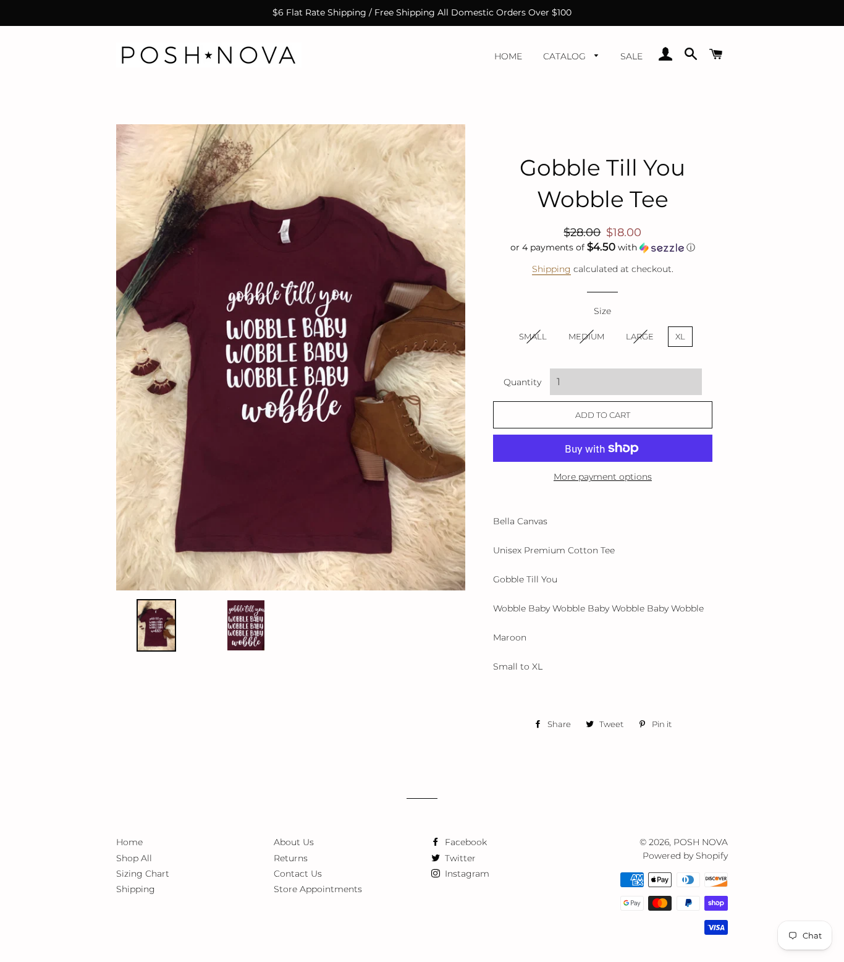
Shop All (134, 858)
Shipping (551, 269)
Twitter (459, 858)
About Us (294, 842)
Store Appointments (318, 889)
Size (602, 311)
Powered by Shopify (685, 855)
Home (508, 56)
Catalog (565, 56)
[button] (602, 247)
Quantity (522, 382)
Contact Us (298, 873)
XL (680, 336)
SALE (631, 56)
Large (640, 336)
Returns (291, 858)
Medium (586, 336)
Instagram (465, 873)
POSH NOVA (700, 842)
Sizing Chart (142, 873)
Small (533, 336)
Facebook (464, 842)
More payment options (603, 476)
